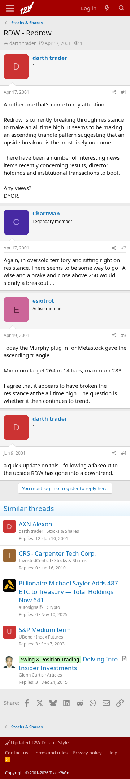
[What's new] (107, 8)
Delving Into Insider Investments (68, 663)
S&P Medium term (45, 630)
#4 (123, 453)
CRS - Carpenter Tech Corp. (57, 553)
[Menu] (9, 8)
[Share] (113, 92)
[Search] (121, 8)
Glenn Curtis (31, 675)
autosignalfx (31, 607)
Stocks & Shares (63, 531)
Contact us (16, 752)
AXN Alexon (35, 524)
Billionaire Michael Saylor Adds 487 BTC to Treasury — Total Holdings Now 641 (68, 592)
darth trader (22, 43)
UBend (25, 637)
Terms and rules (51, 752)
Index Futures (49, 637)
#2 (123, 248)
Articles (54, 675)
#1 (123, 92)
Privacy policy (87, 752)
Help (112, 752)
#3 (123, 335)
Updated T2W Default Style (39, 742)
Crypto (53, 607)
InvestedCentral (35, 560)
